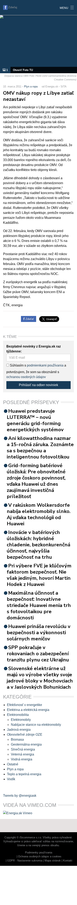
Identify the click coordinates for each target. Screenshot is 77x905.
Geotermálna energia (26, 744)
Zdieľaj (12, 7)
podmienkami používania (45, 365)
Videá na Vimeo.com (29, 805)
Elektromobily (21, 719)
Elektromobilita (18, 714)
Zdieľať (29, 319)
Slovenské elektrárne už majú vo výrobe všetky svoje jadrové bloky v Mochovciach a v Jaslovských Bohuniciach (40, 677)
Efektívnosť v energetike (24, 705)
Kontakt (67, 860)
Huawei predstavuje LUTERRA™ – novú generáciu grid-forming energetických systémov (35, 420)
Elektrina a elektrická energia (28, 710)
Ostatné (12, 764)
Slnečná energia (23, 749)
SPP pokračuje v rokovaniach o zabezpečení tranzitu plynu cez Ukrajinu (38, 653)
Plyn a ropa (31, 86)
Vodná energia (21, 759)
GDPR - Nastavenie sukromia (24, 860)
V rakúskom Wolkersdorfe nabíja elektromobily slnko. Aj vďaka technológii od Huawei (38, 514)
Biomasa (17, 739)
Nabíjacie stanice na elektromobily (36, 724)
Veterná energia (22, 754)
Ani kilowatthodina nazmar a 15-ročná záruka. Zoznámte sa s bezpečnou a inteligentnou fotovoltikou (40, 447)
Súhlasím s (17, 365)
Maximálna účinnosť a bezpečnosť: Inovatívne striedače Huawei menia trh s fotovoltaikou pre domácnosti (39, 605)
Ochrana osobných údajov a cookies (39, 856)
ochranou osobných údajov (26, 377)
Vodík (11, 779)
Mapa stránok (53, 860)
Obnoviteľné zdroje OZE (24, 734)
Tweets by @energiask (19, 795)
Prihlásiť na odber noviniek (38, 385)
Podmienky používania (38, 852)
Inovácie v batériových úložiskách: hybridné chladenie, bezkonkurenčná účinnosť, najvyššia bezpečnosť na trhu (38, 544)
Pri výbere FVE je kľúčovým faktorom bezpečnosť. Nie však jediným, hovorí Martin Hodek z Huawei (39, 575)
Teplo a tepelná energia (24, 774)
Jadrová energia (19, 729)
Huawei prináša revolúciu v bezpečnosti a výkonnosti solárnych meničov (38, 632)
